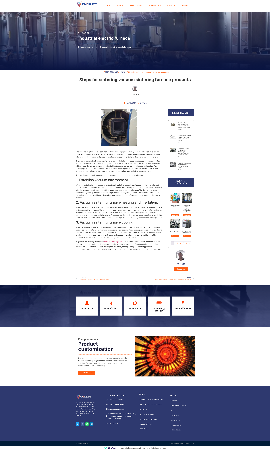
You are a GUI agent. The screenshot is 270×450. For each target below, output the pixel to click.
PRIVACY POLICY (176, 430)
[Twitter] (77, 424)
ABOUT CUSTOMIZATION (178, 405)
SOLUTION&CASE (176, 425)
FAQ (172, 410)
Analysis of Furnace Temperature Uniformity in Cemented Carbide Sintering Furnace (183, 152)
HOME (108, 6)
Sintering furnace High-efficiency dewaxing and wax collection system (185, 138)
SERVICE (123, 72)
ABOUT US (171, 6)
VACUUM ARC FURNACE (147, 414)
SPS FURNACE (144, 429)
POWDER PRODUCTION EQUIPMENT (151, 404)
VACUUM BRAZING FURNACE (148, 419)
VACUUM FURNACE (145, 424)
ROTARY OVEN (144, 409)
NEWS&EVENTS (155, 6)
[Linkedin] (91, 424)
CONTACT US (187, 6)
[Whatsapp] (87, 424)
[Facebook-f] (82, 424)
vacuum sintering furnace (114, 242)
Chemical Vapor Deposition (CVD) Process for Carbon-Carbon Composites (184, 125)
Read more (175, 215)
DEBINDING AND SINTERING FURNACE (151, 400)
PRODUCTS (119, 6)
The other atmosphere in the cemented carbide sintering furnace (184, 165)
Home (101, 72)
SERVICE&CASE (136, 6)
